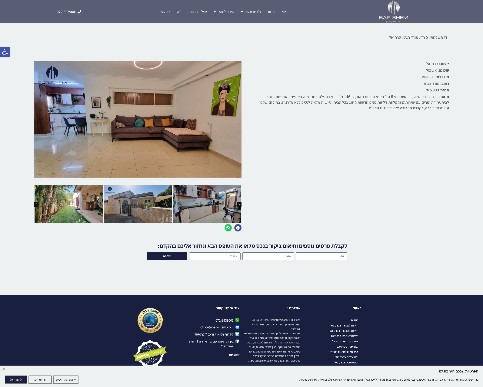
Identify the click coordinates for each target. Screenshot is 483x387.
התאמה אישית (64, 379)
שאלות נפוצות (198, 11)
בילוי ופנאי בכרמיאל (346, 362)
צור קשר (165, 11)
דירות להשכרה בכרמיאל (344, 331)
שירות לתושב (226, 11)
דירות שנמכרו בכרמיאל (344, 336)
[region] (241, 376)
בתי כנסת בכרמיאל (346, 357)
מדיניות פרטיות (308, 379)
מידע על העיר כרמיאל (345, 341)
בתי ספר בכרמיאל (347, 347)
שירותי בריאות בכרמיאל (344, 352)
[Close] (4, 369)
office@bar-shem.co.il (217, 327)
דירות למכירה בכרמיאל (344, 325)
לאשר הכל (16, 379)
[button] (5, 52)
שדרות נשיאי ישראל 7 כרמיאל (214, 334)
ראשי (285, 11)
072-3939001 (224, 320)
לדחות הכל (40, 379)
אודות (271, 11)
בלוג (179, 11)
